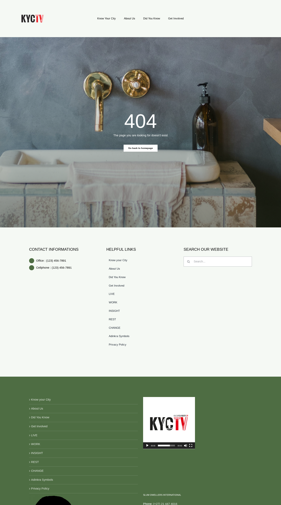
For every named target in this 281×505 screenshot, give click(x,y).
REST (35, 462)
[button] (168, 422)
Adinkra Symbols (42, 479)
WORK (35, 444)
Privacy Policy (40, 488)
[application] (169, 423)
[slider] (166, 445)
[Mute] (185, 445)
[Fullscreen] (190, 445)
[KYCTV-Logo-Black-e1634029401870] (32, 16)
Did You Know (40, 417)
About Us (37, 408)
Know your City (41, 399)
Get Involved (39, 426)
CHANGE (37, 470)
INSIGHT (37, 453)
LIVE (34, 435)
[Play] (147, 445)
